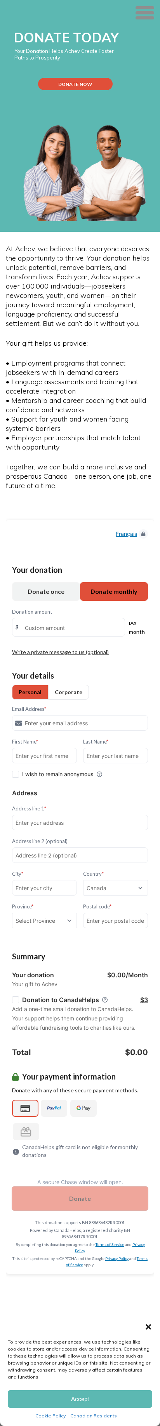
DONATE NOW (75, 84)
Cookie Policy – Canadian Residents (76, 1416)
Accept (80, 1399)
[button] (148, 1327)
